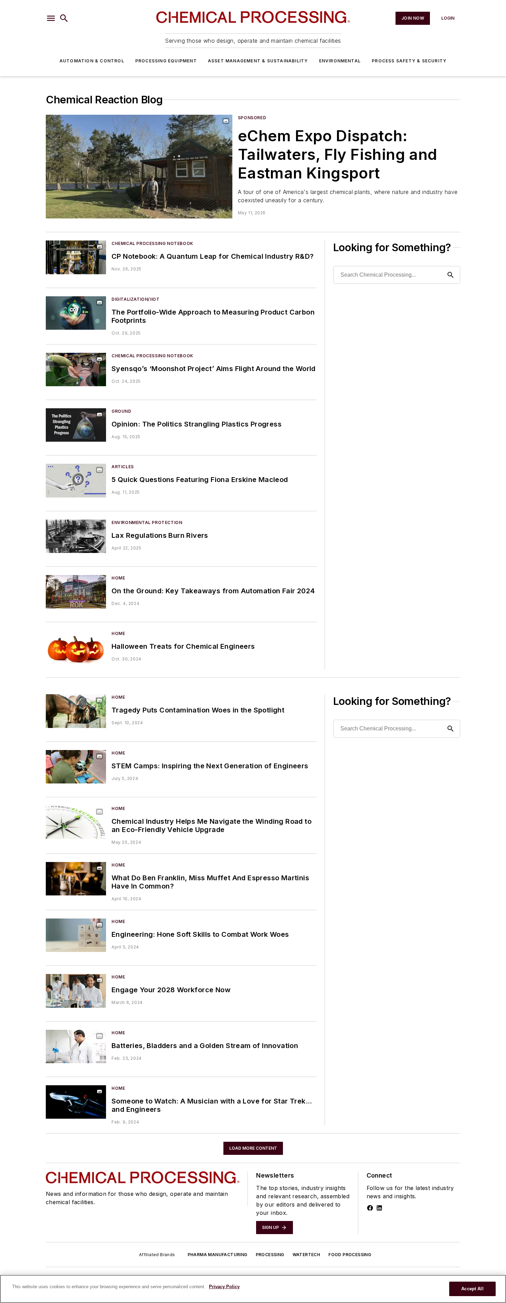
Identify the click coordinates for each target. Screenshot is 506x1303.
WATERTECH (306, 1254)
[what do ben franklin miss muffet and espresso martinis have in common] (76, 878)
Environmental (340, 60)
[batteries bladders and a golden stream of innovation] (76, 1046)
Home (118, 578)
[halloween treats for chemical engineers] (76, 647)
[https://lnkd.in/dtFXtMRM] (379, 1207)
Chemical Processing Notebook (152, 243)
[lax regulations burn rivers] (76, 536)
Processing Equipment (166, 60)
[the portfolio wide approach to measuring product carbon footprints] (76, 313)
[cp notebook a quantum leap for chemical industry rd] (76, 257)
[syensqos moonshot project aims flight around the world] (76, 369)
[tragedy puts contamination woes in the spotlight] (76, 711)
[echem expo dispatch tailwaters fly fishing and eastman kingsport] (139, 166)
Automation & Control (92, 60)
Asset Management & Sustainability (258, 60)
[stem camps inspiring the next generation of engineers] (76, 766)
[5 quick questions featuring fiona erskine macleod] (76, 480)
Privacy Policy (224, 1286)
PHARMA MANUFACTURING (217, 1254)
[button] (51, 18)
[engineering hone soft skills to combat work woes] (76, 935)
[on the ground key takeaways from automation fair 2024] (76, 591)
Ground (121, 411)
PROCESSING (270, 1254)
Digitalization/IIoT (135, 299)
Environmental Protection (147, 522)
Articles (123, 466)
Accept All (472, 1288)
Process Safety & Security (409, 60)
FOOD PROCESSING (349, 1254)
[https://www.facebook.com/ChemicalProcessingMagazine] (370, 1207)
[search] (64, 18)
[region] (253, 1289)
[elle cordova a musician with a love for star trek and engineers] (76, 1102)
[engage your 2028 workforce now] (76, 990)
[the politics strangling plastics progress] (76, 425)
